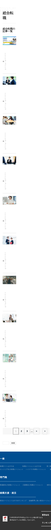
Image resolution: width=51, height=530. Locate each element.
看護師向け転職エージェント (10, 485)
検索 (13, 443)
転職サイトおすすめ (7, 466)
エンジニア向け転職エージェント (11, 469)
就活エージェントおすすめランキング (13, 500)
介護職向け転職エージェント (33, 485)
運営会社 (45, 515)
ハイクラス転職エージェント (36, 469)
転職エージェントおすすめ (32, 466)
